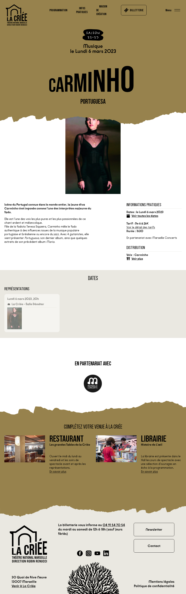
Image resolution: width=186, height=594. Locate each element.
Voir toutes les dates (145, 216)
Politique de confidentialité (154, 586)
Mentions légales (161, 582)
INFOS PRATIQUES (82, 10)
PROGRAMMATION (58, 10)
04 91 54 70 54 (114, 525)
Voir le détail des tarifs (140, 227)
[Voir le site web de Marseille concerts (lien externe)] (93, 383)
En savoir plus (57, 471)
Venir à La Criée (24, 586)
